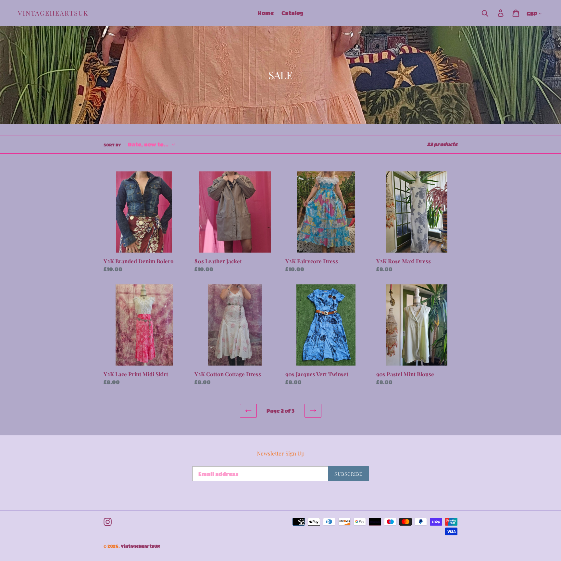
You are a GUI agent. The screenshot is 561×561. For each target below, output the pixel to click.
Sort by (112, 145)
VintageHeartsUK (53, 13)
